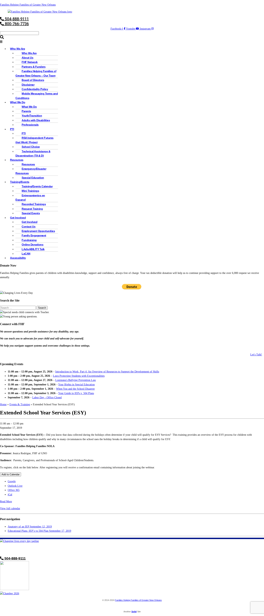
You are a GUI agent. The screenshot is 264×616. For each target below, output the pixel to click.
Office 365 (14, 490)
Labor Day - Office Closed (47, 397)
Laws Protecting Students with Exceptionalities (79, 375)
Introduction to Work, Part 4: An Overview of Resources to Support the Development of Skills (107, 371)
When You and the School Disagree (75, 388)
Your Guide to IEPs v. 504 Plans (76, 393)
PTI (12, 129)
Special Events (31, 213)
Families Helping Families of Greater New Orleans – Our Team (35, 73)
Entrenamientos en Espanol (30, 197)
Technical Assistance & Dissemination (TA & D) (32, 153)
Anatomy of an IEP (30, 526)
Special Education (33, 177)
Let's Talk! (256, 354)
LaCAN (26, 253)
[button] (132, 42)
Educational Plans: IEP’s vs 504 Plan (39, 530)
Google (12, 481)
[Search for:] (18, 307)
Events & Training (19, 404)
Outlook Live (15, 485)
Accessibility (18, 257)
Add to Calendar (11, 474)
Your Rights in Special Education (76, 384)
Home (3, 404)
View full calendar (10, 508)
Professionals (30, 124)
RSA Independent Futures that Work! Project (34, 140)
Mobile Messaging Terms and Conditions (36, 95)
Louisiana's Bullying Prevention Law (75, 380)
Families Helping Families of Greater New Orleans (28, 4)
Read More (6, 501)
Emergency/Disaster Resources (30, 171)
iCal (10, 494)
